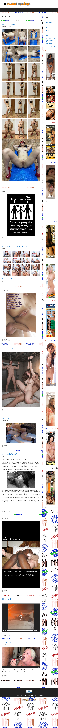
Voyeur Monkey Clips (50, 38)
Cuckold (5, 281)
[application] (21, 617)
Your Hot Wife (7, 642)
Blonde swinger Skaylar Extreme (14, 246)
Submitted (9, 182)
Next (17, 683)
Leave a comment (7, 184)
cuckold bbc (6, 510)
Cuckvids (48, 32)
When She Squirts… (9, 348)
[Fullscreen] (38, 630)
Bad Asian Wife (49, 19)
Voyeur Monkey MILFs (51, 37)
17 (14, 683)
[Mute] (36, 630)
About (2, 10)
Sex (11, 281)
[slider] (20, 630)
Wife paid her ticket (9, 418)
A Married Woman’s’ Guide (38, 10)
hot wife (9, 510)
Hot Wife (5, 182)
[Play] (3, 630)
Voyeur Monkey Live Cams (26, 10)
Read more (4, 506)
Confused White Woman (11, 454)
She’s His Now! (7, 599)
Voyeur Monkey (49, 20)
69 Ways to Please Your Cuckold (12, 10)
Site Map (41, 693)
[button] (21, 617)
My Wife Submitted (9, 24)
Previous (4, 683)
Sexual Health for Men (51, 46)
